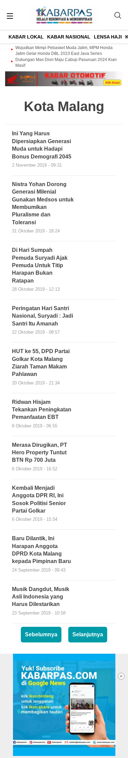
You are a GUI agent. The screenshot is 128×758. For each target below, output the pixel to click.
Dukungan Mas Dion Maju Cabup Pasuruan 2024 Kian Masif (66, 62)
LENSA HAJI (108, 37)
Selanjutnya (87, 634)
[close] (121, 676)
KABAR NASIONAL (68, 37)
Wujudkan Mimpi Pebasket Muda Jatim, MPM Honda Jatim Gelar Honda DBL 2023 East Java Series (64, 50)
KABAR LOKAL (26, 37)
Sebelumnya (41, 634)
